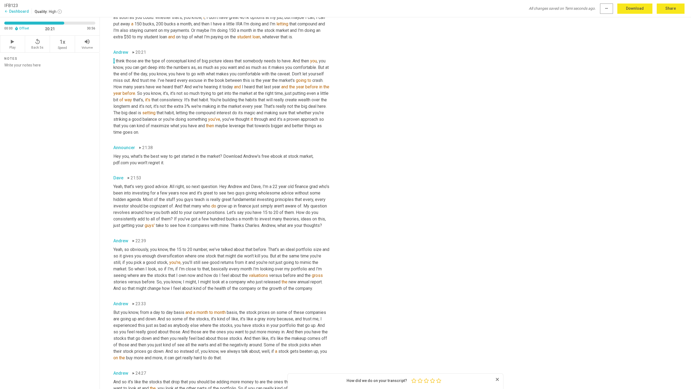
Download (635, 8)
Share (670, 8)
